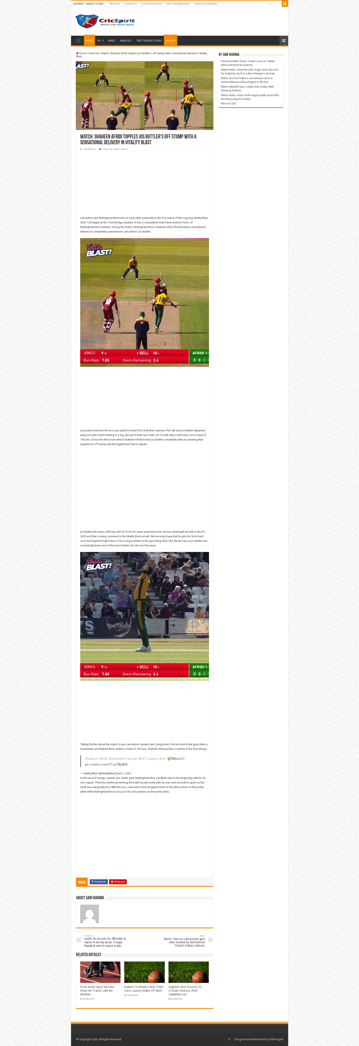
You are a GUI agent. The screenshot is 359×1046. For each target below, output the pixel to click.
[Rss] (229, 1039)
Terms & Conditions (205, 3)
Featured (94, 53)
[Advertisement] (144, 185)
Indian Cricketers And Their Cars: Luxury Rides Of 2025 (144, 988)
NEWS (89, 40)
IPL (99, 40)
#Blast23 (177, 758)
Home (78, 40)
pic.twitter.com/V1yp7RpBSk (106, 764)
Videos (124, 149)
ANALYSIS (126, 40)
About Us (115, 3)
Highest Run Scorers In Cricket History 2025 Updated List (185, 990)
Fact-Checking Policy (178, 3)
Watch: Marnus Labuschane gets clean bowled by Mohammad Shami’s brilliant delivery (184, 941)
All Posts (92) (228, 103)
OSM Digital (276, 1039)
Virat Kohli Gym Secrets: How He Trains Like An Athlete (97, 990)
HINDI (111, 40)
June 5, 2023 (124, 773)
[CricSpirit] (105, 21)
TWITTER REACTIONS (149, 40)
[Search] (285, 4)
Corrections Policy (151, 3)
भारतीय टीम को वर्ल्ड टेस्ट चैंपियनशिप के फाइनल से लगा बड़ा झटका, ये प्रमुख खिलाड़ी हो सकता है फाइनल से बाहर (105, 941)
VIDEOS (170, 40)
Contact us (130, 3)
